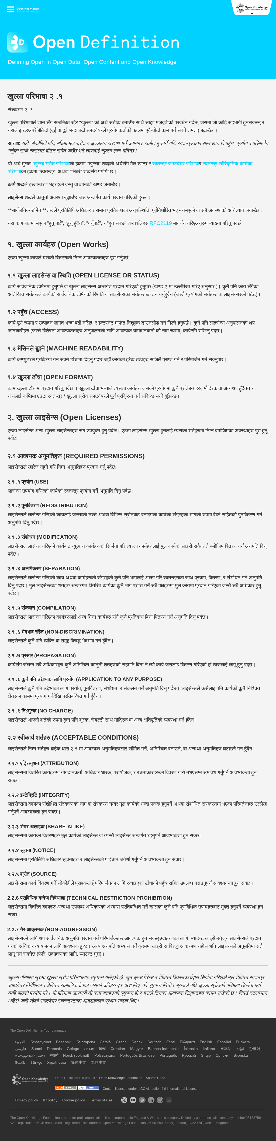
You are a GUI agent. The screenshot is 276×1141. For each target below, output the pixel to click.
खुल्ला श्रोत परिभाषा (51, 163)
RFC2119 (161, 223)
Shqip (206, 1055)
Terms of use (101, 1100)
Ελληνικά (187, 1042)
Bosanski (63, 1042)
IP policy (50, 1100)
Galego (73, 1049)
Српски (222, 1055)
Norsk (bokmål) (76, 1055)
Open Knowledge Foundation (120, 1078)
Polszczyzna (104, 1055)
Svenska (240, 1055)
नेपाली (54, 1055)
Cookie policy (73, 1100)
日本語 (226, 1049)
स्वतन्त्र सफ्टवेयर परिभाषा (175, 163)
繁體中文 (98, 1062)
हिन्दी (102, 1049)
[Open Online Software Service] (66, 1089)
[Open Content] (89, 1089)
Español (224, 1042)
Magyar (136, 1049)
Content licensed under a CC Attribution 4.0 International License (150, 1089)
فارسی (20, 1049)
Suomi (36, 1049)
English (206, 1042)
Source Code (155, 1078)
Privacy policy (26, 1100)
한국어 (254, 1049)
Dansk (137, 1042)
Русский (189, 1055)
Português (168, 1055)
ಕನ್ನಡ (240, 1049)
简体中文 (78, 1062)
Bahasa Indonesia (163, 1049)
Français (54, 1049)
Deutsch (154, 1042)
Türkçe (36, 1062)
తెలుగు (20, 1062)
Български (86, 1042)
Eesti (170, 1042)
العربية (20, 1042)
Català (105, 1042)
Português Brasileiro (138, 1055)
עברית (89, 1049)
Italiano (209, 1049)
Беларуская (40, 1042)
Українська (56, 1062)
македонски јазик (30, 1055)
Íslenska (191, 1049)
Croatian (118, 1049)
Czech (121, 1042)
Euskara (243, 1042)
